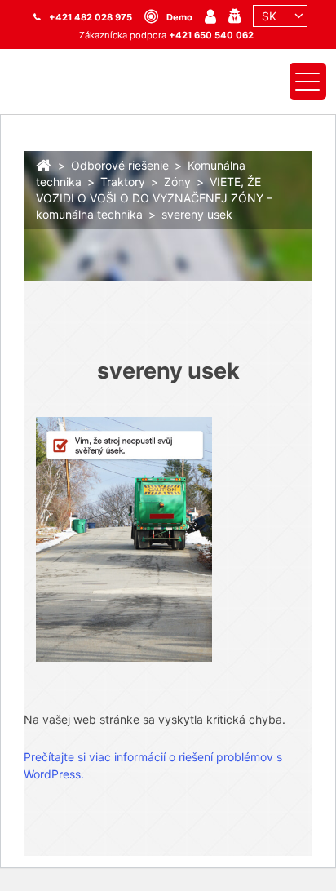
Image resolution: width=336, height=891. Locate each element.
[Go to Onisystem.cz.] (44, 163)
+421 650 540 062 (211, 35)
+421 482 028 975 (90, 17)
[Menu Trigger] (308, 81)
